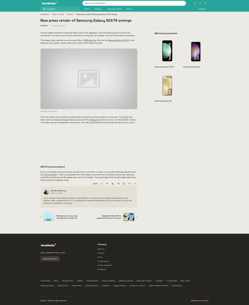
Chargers (159, 281)
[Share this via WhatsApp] (124, 183)
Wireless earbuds (126, 281)
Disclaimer (102, 269)
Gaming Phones (91, 286)
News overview (58, 14)
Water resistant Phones (158, 286)
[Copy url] (135, 183)
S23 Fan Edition (50, 175)
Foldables (106, 286)
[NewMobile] (49, 3)
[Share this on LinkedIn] (112, 183)
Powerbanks (172, 281)
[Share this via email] (129, 183)
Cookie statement (105, 265)
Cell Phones (45, 281)
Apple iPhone (63, 286)
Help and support (50, 259)
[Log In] (195, 3)
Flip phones (77, 286)
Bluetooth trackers (144, 281)
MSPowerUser (91, 40)
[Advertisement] (88, 144)
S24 (111, 175)
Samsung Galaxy (47, 286)
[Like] (176, 41)
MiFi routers (185, 281)
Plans (56, 281)
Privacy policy (103, 261)
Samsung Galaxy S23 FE (118, 40)
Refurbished (177, 286)
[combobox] (134, 3)
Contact (101, 253)
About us (101, 249)
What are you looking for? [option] (95, 3)
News (129, 9)
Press (100, 257)
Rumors (70, 14)
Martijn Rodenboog (58, 191)
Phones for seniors (137, 286)
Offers (87, 9)
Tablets (80, 281)
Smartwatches (92, 281)
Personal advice (115, 9)
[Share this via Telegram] (118, 183)
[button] (202, 8)
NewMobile (44, 14)
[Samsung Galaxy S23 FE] (167, 51)
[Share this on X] (101, 183)
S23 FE (126, 117)
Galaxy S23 (95, 120)
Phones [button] (97, 9)
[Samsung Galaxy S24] (167, 85)
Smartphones (67, 281)
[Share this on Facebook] (107, 183)
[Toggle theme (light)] (200, 3)
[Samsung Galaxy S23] (196, 51)
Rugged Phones (119, 286)
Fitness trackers (108, 281)
